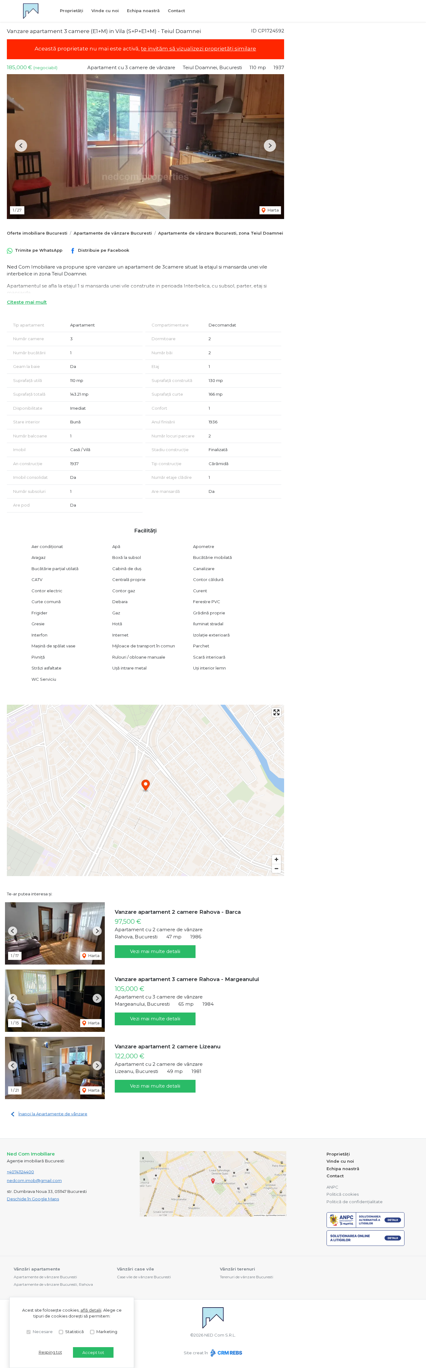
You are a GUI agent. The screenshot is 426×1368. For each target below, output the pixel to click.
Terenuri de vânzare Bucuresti (246, 1277)
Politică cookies (343, 1194)
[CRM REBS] (225, 1352)
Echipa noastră (143, 10)
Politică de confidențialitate (355, 1201)
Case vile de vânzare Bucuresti (144, 1277)
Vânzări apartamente (37, 1268)
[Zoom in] (276, 859)
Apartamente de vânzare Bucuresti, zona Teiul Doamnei (220, 233)
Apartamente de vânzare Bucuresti (113, 233)
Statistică (74, 1331)
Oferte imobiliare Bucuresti (37, 233)
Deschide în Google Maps (33, 1198)
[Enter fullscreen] (276, 712)
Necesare (43, 1331)
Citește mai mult (27, 302)
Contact (176, 10)
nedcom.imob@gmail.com (34, 1180)
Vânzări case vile (135, 1268)
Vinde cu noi (105, 10)
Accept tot (93, 1352)
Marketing (106, 1331)
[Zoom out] (276, 868)
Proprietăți (71, 10)
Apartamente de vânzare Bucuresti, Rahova (53, 1284)
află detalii (90, 1310)
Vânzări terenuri (237, 1268)
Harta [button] (273, 209)
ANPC (332, 1186)
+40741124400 (20, 1171)
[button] (21, 146)
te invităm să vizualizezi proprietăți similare (198, 48)
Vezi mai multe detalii (155, 951)
